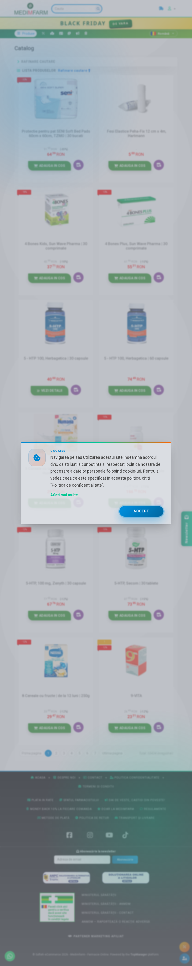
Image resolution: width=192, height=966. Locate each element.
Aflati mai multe (64, 495)
